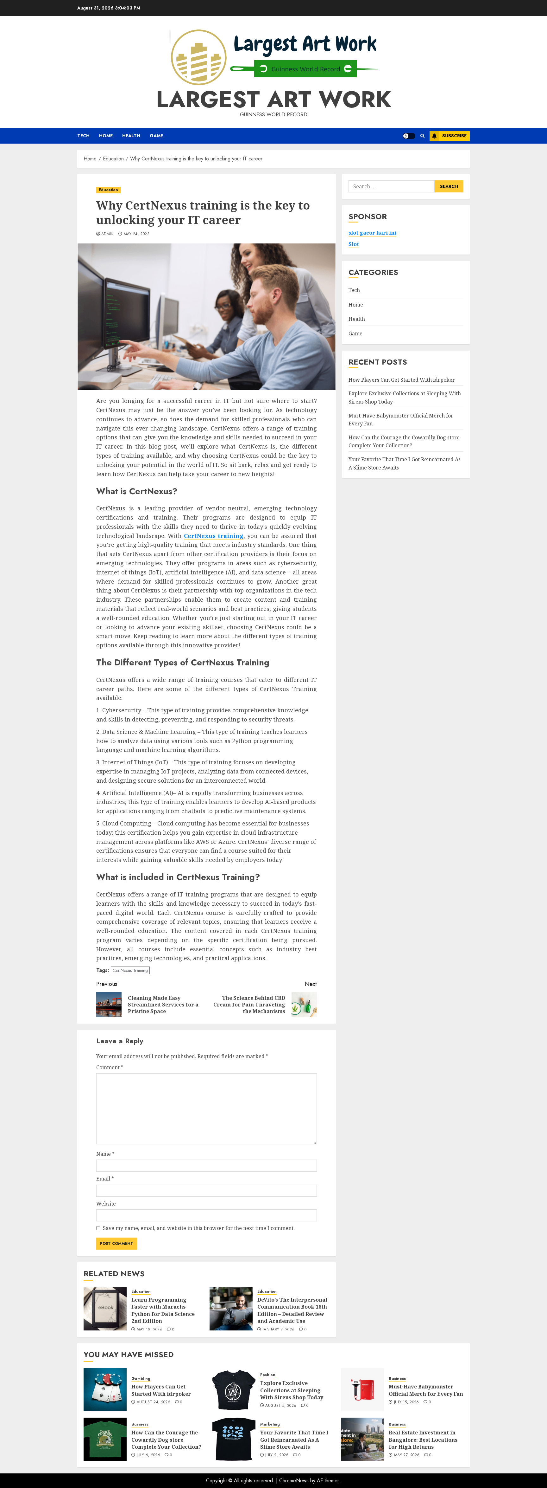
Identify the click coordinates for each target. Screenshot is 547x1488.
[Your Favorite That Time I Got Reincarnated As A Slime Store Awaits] (233, 1439)
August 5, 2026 (280, 1405)
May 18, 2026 (149, 1329)
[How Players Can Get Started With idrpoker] (105, 1389)
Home (106, 136)
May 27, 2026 (406, 1455)
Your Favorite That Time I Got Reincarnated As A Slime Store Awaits (294, 1439)
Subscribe (454, 136)
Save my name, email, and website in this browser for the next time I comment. (199, 1228)
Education (108, 190)
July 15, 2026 (406, 1402)
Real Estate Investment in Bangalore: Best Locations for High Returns (423, 1439)
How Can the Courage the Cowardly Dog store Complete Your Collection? (404, 441)
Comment (109, 1067)
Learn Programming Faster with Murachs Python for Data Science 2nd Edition (163, 1310)
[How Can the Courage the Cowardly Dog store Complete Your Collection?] (105, 1439)
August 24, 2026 (153, 1402)
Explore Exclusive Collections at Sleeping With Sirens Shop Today (291, 1390)
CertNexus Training (130, 970)
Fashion (267, 1375)
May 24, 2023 (136, 234)
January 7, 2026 (278, 1329)
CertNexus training (213, 536)
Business (397, 1378)
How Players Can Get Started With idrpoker (402, 379)
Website (106, 1203)
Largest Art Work (273, 99)
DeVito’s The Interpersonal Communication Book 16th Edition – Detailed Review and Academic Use (292, 1310)
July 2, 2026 (276, 1455)
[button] (422, 136)
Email (105, 1178)
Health (131, 136)
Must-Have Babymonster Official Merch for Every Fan (426, 1390)
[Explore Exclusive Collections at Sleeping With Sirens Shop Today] (233, 1389)
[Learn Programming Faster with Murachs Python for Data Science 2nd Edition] (105, 1308)
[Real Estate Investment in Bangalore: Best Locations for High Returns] (362, 1439)
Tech (83, 136)
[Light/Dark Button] (409, 136)
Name (105, 1153)
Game (156, 136)
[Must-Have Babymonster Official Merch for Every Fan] (362, 1389)
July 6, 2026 (148, 1455)
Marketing (270, 1424)
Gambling (140, 1378)
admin (107, 234)
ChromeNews (294, 1480)
